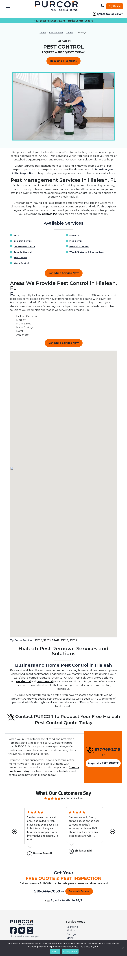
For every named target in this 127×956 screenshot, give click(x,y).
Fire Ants (74, 235)
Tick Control (20, 257)
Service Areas (56, 33)
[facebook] (13, 932)
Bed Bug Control (23, 241)
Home (43, 33)
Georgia (71, 934)
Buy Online (114, 6)
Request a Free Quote (63, 61)
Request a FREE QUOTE (103, 763)
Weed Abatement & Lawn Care (86, 252)
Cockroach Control (24, 246)
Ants (16, 235)
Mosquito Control (79, 246)
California (72, 926)
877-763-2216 (107, 749)
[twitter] (21, 932)
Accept (55, 951)
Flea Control (76, 241)
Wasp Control (21, 263)
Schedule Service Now (63, 273)
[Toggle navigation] (8, 6)
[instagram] (29, 932)
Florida (69, 33)
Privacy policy (70, 951)
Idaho (70, 938)
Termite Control (23, 252)
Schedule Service (79, 891)
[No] (123, 947)
